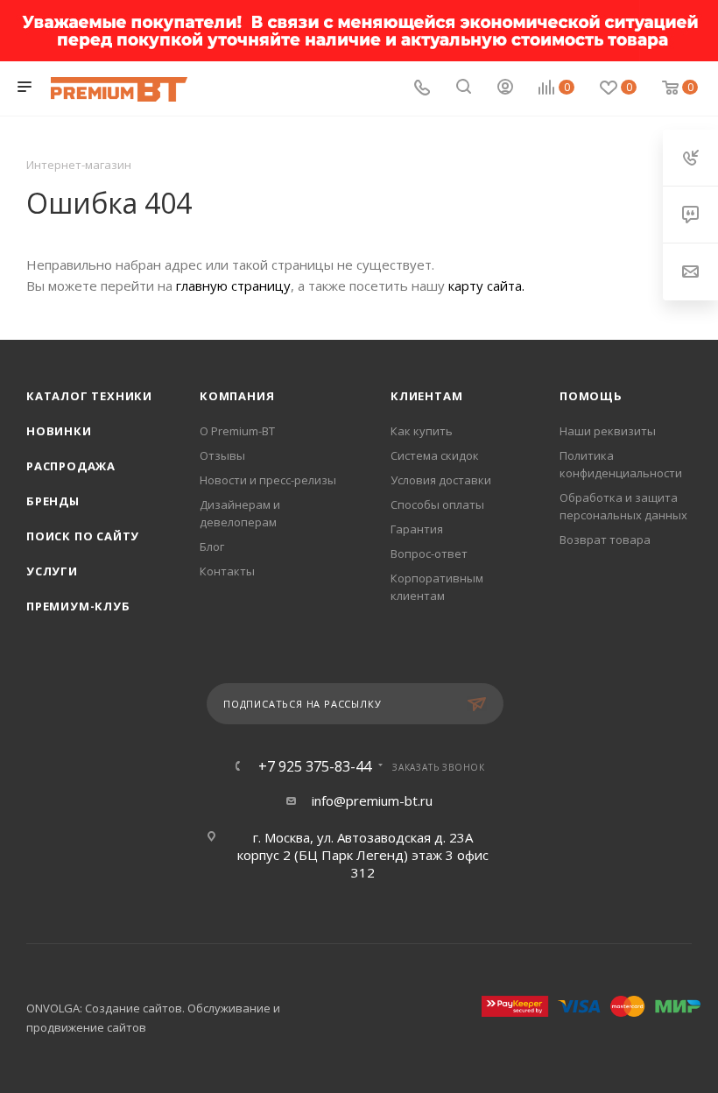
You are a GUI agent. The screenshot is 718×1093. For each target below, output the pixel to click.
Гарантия (417, 529)
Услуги (52, 571)
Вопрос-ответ (429, 553)
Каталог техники (89, 396)
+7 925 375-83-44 (314, 766)
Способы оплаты (437, 504)
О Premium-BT (237, 431)
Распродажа (71, 466)
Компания (237, 396)
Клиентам (426, 396)
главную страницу (233, 285)
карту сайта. (486, 285)
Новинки (59, 431)
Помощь (591, 396)
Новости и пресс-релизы (268, 480)
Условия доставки (441, 480)
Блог (212, 546)
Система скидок (435, 455)
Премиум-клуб (78, 606)
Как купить (422, 431)
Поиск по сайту (82, 536)
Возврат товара (605, 539)
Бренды (53, 501)
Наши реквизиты (608, 431)
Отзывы (222, 455)
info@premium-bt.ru (372, 800)
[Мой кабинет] (505, 88)
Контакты (227, 571)
